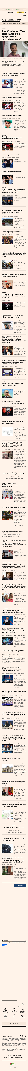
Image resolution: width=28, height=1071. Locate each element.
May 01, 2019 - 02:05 (15, 320)
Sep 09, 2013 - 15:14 (14, 510)
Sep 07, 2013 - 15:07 (20, 635)
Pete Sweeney (4, 216)
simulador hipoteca (14, 1006)
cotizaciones (5, 1017)
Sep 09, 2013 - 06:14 (11, 570)
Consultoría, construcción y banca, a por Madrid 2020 (13, 839)
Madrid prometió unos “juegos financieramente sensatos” (12, 669)
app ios (14, 1017)
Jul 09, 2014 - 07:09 (11, 406)
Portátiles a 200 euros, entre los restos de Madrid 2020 (12, 446)
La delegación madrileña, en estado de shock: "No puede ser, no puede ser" (14, 588)
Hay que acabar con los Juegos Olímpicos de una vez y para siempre (12, 212)
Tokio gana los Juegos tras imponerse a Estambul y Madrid (12, 611)
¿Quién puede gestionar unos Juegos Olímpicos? (14, 692)
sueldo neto (22, 1006)
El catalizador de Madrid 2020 (14, 827)
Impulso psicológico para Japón (12, 531)
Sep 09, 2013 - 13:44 (15, 534)
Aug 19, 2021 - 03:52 (15, 77)
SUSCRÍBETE (20, 12)
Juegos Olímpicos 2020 (11, 20)
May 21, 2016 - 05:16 (11, 387)
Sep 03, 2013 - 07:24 (11, 864)
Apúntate (4, 945)
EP (2, 387)
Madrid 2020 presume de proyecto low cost (13, 782)
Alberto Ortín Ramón (6, 449)
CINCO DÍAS (4, 100)
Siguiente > (20, 885)
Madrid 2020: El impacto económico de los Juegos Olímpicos (14, 805)
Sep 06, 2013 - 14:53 (18, 763)
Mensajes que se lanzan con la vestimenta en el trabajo (12, 137)
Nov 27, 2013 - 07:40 (11, 425)
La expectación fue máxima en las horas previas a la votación (13, 651)
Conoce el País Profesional (14, 1023)
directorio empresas (22, 1012)
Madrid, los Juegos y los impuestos (14, 474)
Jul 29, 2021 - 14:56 (7, 173)
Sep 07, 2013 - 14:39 (14, 654)
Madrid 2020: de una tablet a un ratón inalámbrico (12, 422)
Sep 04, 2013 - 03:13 (9, 842)
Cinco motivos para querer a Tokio (13, 507)
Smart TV (4, 187)
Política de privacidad (19, 1057)
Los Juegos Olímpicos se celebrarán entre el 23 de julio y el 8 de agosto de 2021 (14, 255)
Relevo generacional (6, 314)
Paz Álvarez (4, 320)
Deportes (4, 273)
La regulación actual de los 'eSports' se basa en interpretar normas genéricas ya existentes (14, 362)
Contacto (8, 1055)
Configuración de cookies (9, 1057)
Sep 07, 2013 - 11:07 (14, 743)
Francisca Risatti (5, 695)
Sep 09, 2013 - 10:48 (16, 549)
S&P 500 (14, 9)
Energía (18, 23)
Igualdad (4, 135)
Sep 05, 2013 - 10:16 (11, 808)
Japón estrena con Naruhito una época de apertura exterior (13, 316)
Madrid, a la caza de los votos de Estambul (12, 759)
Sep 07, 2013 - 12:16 (20, 673)
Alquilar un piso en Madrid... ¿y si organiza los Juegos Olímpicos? (13, 861)
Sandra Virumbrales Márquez (8, 58)
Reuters (3, 258)
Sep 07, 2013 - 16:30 (20, 614)
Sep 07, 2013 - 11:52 (17, 695)
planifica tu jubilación (5, 1012)
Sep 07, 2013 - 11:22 (14, 718)
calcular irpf (5, 1006)
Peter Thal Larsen (6, 534)
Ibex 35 (3, 9)
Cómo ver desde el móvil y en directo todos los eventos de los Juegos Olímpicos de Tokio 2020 (14, 191)
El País (24, 15)
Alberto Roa (4, 549)
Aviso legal (12, 1055)
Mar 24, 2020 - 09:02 (7, 278)
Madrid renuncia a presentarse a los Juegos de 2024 (14, 485)
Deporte (3, 251)
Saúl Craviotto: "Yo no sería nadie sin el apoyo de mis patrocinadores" (14, 35)
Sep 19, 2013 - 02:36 (14, 476)
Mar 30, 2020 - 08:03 (11, 258)
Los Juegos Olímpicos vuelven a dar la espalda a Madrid (13, 631)
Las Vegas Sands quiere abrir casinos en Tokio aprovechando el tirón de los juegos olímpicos (13, 566)
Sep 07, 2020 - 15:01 (14, 234)
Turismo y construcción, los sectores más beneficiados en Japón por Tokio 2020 (14, 545)
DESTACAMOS (5, 23)
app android (22, 1017)
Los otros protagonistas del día (12, 97)
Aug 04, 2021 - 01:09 (16, 141)
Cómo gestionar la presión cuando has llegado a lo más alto (13, 74)
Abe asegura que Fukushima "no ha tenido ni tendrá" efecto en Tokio (14, 715)
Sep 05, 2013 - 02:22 (14, 830)
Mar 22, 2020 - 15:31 (7, 300)
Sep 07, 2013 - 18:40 (20, 591)
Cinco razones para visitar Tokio (13, 403)
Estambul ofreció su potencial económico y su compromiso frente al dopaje (14, 739)
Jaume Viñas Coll (5, 591)
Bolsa (10, 23)
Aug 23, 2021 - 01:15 (17, 59)
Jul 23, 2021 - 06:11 (13, 195)
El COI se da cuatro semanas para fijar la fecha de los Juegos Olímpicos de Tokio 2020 (14, 296)
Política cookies (18, 1055)
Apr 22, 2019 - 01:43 (15, 344)
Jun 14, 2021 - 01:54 (13, 216)
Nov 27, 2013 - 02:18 (19, 449)
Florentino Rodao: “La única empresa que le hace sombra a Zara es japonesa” (14, 341)
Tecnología (24, 23)
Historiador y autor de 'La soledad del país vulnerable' (11, 337)
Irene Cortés (4, 366)
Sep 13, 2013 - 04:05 (8, 489)
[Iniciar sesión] (25, 12)
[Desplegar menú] (3, 12)
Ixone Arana (4, 77)
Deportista (4, 28)
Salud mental (5, 72)
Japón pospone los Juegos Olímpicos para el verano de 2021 (14, 275)
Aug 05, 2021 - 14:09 (15, 100)
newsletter (5, 940)
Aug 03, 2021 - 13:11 (14, 157)
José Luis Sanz (5, 195)
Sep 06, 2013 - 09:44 (20, 786)
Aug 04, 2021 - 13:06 (15, 118)
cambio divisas (14, 1011)
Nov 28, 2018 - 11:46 (12, 366)
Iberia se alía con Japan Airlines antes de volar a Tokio (12, 384)
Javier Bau (4, 808)
